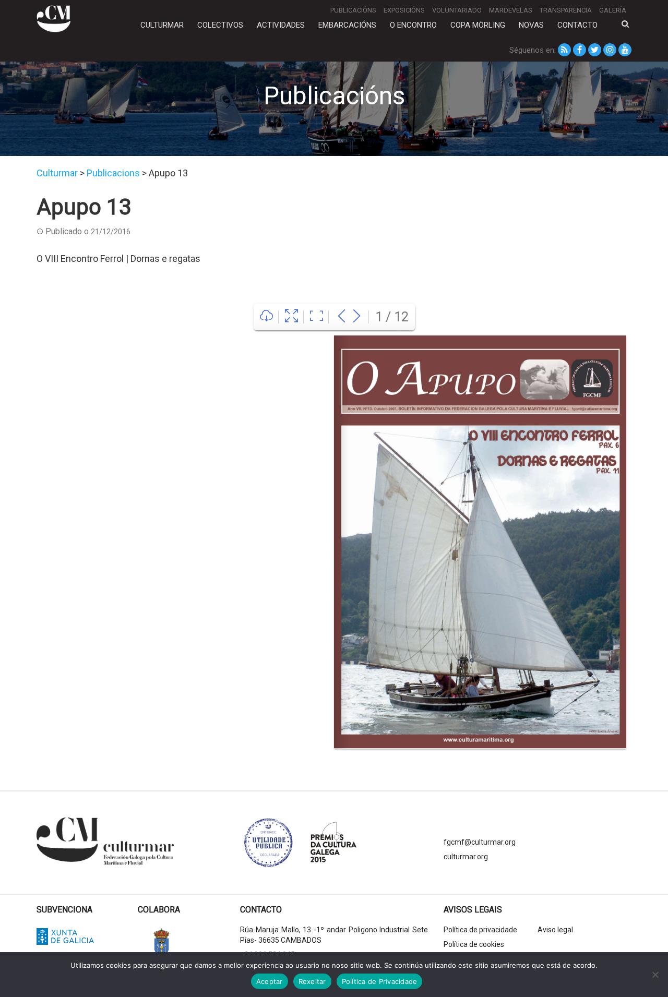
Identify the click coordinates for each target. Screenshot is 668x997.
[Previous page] (341, 317)
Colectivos (220, 25)
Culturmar (162, 25)
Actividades (281, 25)
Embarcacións (347, 25)
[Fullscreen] (291, 317)
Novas (531, 25)
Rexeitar (312, 981)
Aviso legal (555, 930)
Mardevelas (510, 10)
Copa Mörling (477, 25)
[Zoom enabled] (316, 317)
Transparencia (566, 10)
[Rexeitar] (655, 974)
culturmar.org (466, 856)
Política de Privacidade (380, 981)
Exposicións (404, 10)
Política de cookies (474, 944)
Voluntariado (457, 10)
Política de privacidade (480, 930)
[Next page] (356, 317)
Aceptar (269, 981)
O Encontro (413, 25)
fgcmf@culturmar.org (480, 842)
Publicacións (353, 10)
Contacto (577, 25)
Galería (612, 10)
